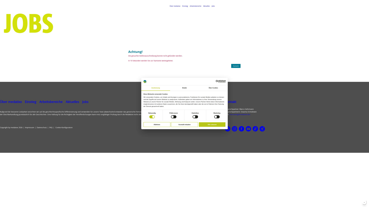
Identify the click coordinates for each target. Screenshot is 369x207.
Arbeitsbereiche (195, 6)
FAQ (50, 127)
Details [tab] (184, 88)
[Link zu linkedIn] (227, 129)
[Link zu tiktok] (255, 129)
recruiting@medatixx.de (239, 114)
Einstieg (185, 6)
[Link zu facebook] (241, 129)
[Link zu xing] (262, 129)
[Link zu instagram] (234, 129)
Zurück (236, 66)
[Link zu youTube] (248, 129)
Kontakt (230, 102)
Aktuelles (206, 6)
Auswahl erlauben (184, 124)
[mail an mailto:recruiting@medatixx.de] (366, 6)
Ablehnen (157, 124)
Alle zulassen (212, 124)
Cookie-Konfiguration (64, 127)
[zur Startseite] (10, 9)
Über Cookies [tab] (213, 88)
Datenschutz (42, 127)
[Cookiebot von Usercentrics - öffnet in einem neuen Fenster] (217, 81)
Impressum (29, 127)
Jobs (213, 6)
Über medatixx (175, 6)
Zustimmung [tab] (155, 88)
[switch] (173, 116)
